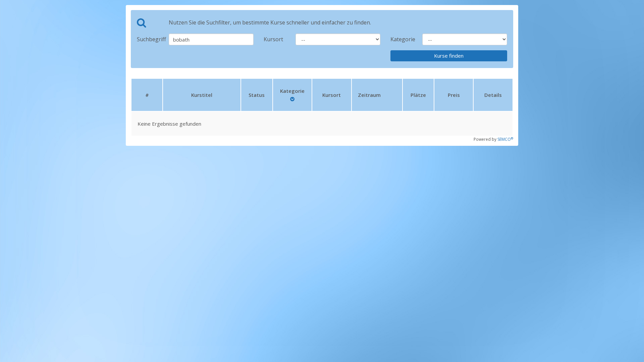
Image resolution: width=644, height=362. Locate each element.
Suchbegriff (148, 39)
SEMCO (505, 139)
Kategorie (401, 39)
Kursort (273, 39)
